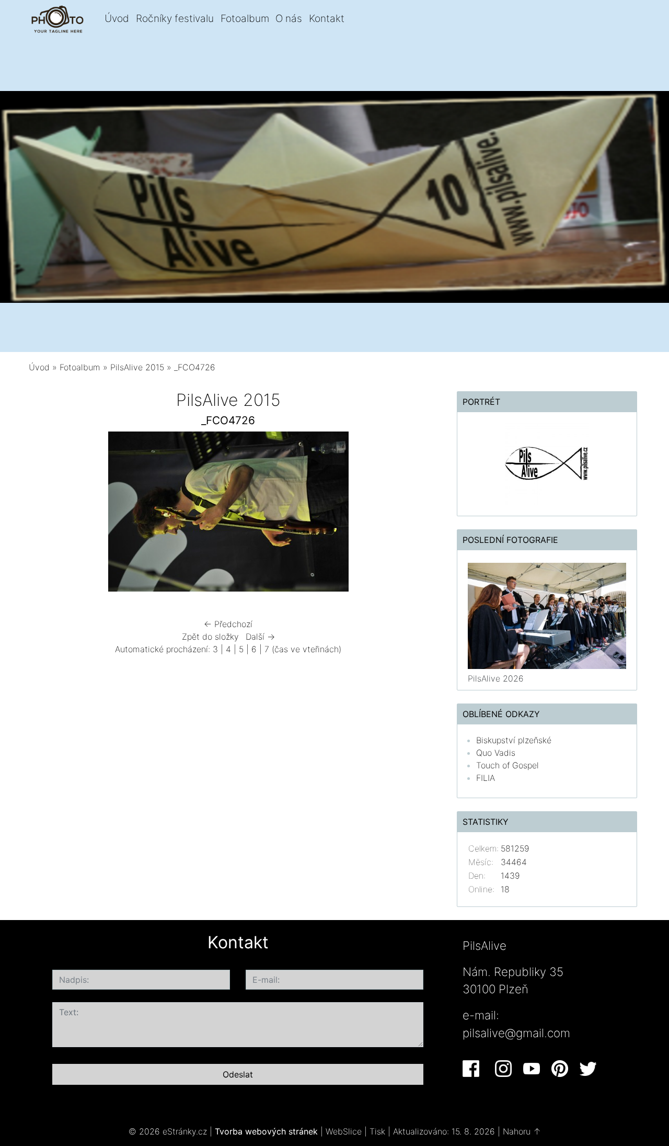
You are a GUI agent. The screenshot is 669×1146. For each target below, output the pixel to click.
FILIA (485, 778)
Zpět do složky (210, 636)
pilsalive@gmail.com (516, 1033)
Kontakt (326, 18)
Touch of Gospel (507, 765)
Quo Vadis (495, 752)
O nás (288, 18)
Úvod (117, 18)
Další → (260, 636)
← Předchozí (228, 624)
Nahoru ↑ (522, 1131)
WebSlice (344, 1131)
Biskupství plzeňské (513, 740)
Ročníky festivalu (175, 18)
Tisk (377, 1131)
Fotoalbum (245, 18)
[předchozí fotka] (45, 514)
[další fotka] (411, 514)
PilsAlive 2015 (137, 367)
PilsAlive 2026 (496, 678)
